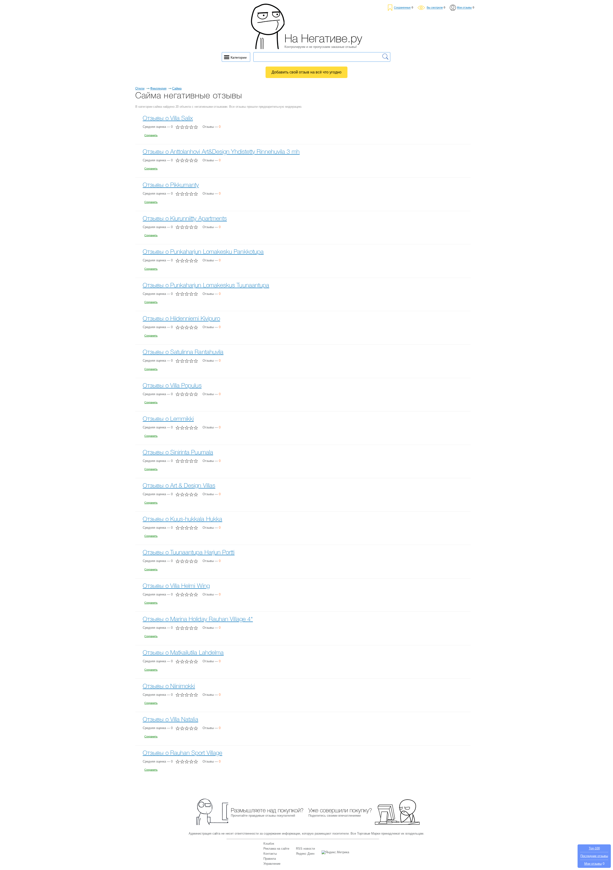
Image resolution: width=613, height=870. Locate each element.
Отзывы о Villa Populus (172, 386)
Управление (271, 863)
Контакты (270, 853)
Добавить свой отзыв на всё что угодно (306, 72)
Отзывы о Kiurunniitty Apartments (185, 219)
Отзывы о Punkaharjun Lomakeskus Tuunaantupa (206, 285)
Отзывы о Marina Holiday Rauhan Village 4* (198, 619)
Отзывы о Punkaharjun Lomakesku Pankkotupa (203, 252)
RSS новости (305, 848)
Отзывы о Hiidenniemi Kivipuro (181, 319)
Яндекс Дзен (305, 853)
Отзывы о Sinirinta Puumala (178, 452)
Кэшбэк (268, 843)
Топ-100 (594, 848)
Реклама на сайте (276, 848)
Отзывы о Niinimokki (169, 686)
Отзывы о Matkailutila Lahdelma (183, 653)
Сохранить (151, 135)
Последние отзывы (594, 856)
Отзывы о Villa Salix (168, 118)
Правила (269, 858)
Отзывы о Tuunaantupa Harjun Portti (189, 553)
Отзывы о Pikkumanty (171, 185)
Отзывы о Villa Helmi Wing (176, 586)
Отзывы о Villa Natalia (170, 720)
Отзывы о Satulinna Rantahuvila (183, 352)
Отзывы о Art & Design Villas (179, 486)
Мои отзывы (593, 863)
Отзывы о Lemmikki (168, 419)
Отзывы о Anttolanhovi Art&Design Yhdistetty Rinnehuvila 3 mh (221, 152)
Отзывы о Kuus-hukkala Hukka (182, 519)
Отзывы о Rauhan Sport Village (182, 753)
